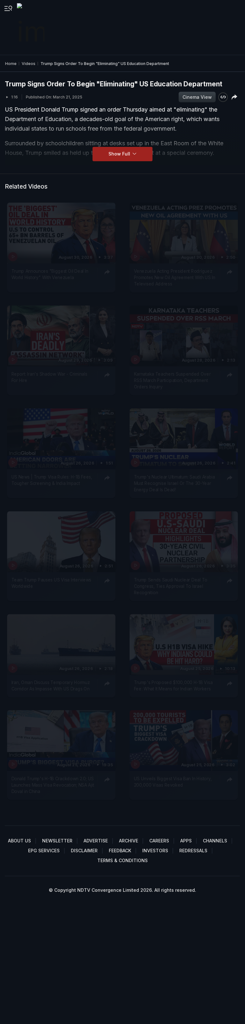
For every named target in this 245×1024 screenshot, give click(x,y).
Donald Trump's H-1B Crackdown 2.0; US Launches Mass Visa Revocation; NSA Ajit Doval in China (52, 785)
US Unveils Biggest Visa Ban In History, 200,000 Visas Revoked (173, 782)
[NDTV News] (31, 27)
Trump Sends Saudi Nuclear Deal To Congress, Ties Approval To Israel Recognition (170, 586)
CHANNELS (215, 840)
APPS (186, 840)
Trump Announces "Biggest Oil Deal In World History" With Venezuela (49, 274)
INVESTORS (155, 850)
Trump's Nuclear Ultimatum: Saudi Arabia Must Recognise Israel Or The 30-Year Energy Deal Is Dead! (174, 483)
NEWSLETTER (57, 840)
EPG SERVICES (44, 850)
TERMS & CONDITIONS (122, 860)
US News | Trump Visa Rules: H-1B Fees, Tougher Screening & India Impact (51, 480)
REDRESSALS (193, 850)
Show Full (119, 153)
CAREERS (159, 840)
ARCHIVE (128, 840)
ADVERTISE (96, 840)
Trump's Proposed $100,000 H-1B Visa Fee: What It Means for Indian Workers (173, 685)
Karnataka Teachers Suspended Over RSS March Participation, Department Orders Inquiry (172, 380)
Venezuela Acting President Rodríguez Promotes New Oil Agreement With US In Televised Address (174, 277)
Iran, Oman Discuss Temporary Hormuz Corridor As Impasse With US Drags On (50, 685)
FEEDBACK (120, 850)
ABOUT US (19, 840)
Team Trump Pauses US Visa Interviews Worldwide (51, 582)
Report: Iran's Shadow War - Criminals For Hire (49, 377)
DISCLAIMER (84, 850)
